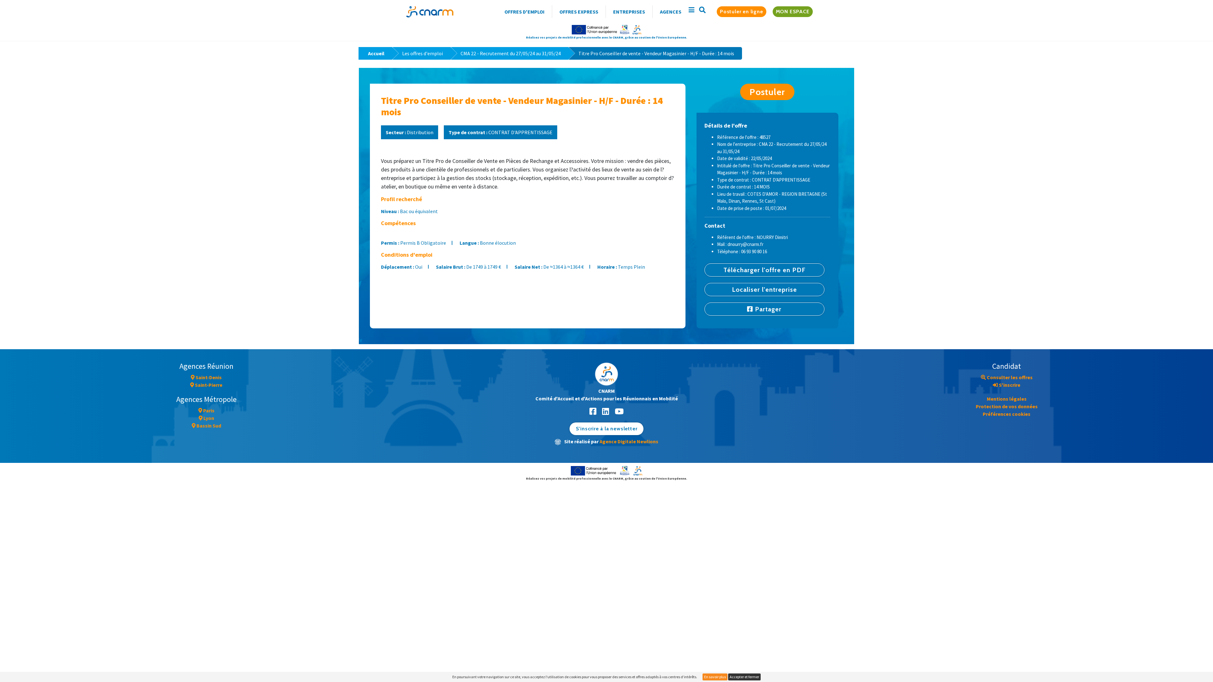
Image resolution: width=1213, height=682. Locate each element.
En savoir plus (715, 676)
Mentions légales (1007, 399)
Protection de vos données (1007, 406)
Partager (767, 309)
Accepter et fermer (744, 676)
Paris (208, 410)
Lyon (208, 418)
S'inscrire (1009, 385)
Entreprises (629, 12)
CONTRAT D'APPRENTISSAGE (500, 132)
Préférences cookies (1006, 414)
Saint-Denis (208, 377)
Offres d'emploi (524, 12)
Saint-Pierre (208, 385)
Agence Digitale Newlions (629, 441)
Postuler (767, 92)
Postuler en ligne (741, 12)
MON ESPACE (793, 12)
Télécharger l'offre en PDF (764, 270)
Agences (670, 12)
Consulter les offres (1009, 377)
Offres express (578, 12)
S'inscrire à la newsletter (606, 429)
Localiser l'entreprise (764, 289)
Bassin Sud (208, 425)
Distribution (409, 132)
